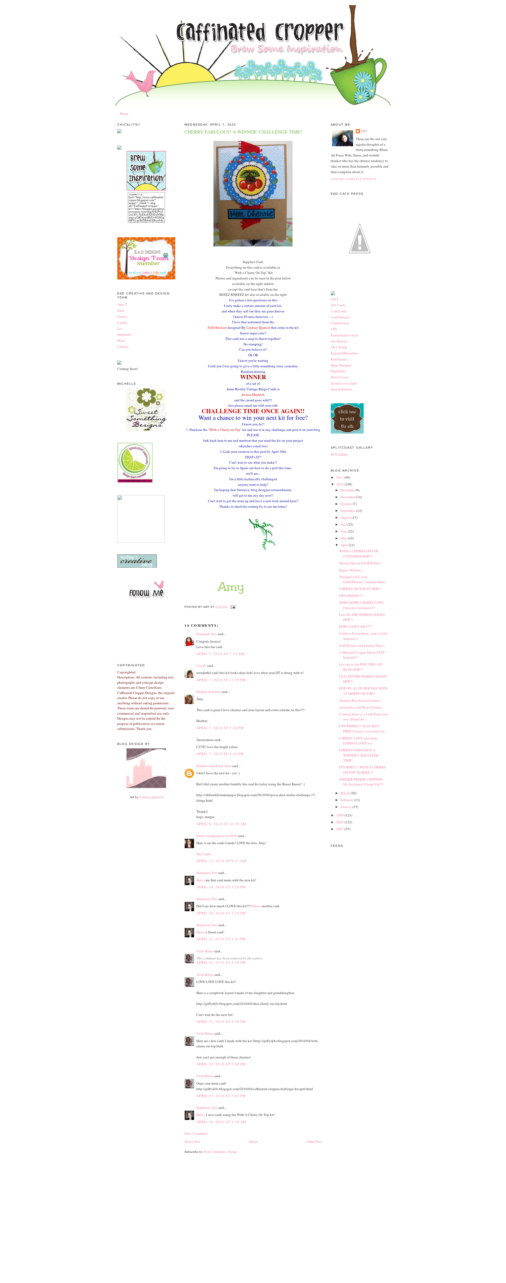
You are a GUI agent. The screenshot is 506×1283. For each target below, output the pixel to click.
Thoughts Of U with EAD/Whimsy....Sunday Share (362, 579)
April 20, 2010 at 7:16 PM (221, 913)
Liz (119, 328)
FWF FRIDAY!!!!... (352, 595)
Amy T (122, 304)
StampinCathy (206, 633)
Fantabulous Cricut (344, 335)
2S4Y (335, 299)
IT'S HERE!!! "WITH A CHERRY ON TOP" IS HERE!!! (362, 770)
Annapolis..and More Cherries (360, 707)
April (344, 545)
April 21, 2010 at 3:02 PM (221, 939)
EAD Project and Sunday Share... (362, 645)
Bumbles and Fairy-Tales (213, 765)
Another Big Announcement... (360, 700)
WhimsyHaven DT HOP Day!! (360, 563)
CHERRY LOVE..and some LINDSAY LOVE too (358, 741)
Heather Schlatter (208, 691)
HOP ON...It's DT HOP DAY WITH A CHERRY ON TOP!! (363, 691)
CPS (334, 329)
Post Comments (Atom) (220, 1151)
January (346, 806)
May (344, 538)
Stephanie (124, 334)
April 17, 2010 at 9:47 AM (221, 860)
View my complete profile (354, 179)
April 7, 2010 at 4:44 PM (220, 753)
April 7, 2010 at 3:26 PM (220, 727)
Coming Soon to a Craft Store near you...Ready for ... (363, 717)
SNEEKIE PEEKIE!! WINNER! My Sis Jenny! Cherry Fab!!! (361, 782)
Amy (364, 131)
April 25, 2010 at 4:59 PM (221, 1021)
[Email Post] (232, 606)
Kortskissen (339, 359)
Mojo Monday (341, 365)
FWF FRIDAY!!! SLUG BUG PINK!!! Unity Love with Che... (363, 729)
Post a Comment (196, 1133)
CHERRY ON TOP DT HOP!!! (360, 588)
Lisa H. (201, 665)
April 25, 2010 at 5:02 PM (221, 1095)
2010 (340, 484)
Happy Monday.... (351, 570)
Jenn (120, 310)
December (348, 490)
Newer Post (192, 1141)
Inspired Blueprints (344, 353)
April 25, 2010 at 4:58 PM (221, 962)
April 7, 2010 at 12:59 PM (221, 679)
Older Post (314, 1141)
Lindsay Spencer (151, 797)
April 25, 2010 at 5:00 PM (221, 1064)
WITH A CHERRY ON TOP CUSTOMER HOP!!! (358, 554)
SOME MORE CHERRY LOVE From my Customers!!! (361, 605)
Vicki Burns (204, 951)
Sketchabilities (341, 389)
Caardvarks (339, 311)
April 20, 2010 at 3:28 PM (221, 887)
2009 (340, 815)
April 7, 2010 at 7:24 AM (220, 653)
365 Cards (338, 305)
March (345, 793)
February (347, 799)
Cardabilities (340, 323)
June (344, 531)
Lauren (122, 322)
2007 (340, 828)
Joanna (122, 316)
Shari (121, 340)
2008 (340, 822)
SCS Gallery (339, 454)
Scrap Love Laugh (344, 383)
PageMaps (338, 371)
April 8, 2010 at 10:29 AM (221, 823)
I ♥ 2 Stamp (339, 347)
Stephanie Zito (206, 872)
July (343, 524)
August (346, 517)
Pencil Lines (339, 377)
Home (124, 113)
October (346, 503)
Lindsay (123, 346)
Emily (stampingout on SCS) (216, 835)
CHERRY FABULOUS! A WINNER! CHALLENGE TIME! (243, 132)
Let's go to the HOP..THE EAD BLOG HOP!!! (360, 667)
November (348, 497)
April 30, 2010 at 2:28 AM (221, 1121)
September (348, 510)
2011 (340, 477)
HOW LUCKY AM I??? (355, 626)
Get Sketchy (339, 341)
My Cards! (203, 854)
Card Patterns (340, 317)
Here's (200, 880)
